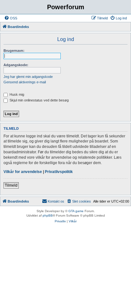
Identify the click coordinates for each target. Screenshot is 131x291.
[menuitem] (10, 18)
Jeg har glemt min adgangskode (28, 77)
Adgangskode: (15, 65)
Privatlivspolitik (59, 172)
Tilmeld (11, 185)
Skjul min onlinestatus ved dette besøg (39, 100)
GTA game (76, 211)
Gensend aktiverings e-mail (24, 82)
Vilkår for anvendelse (22, 172)
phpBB (48, 215)
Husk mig (16, 94)
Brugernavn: (13, 50)
